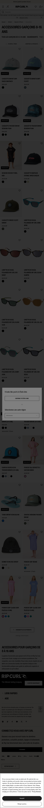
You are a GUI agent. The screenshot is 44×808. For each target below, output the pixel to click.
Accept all (22, 798)
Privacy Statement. (36, 791)
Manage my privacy (22, 804)
